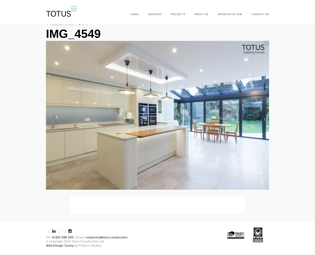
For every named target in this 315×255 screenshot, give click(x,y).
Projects (177, 14)
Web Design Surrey (60, 245)
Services (155, 14)
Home (135, 14)
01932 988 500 (62, 237)
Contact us (260, 14)
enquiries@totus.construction (106, 237)
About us (201, 14)
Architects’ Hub (229, 14)
